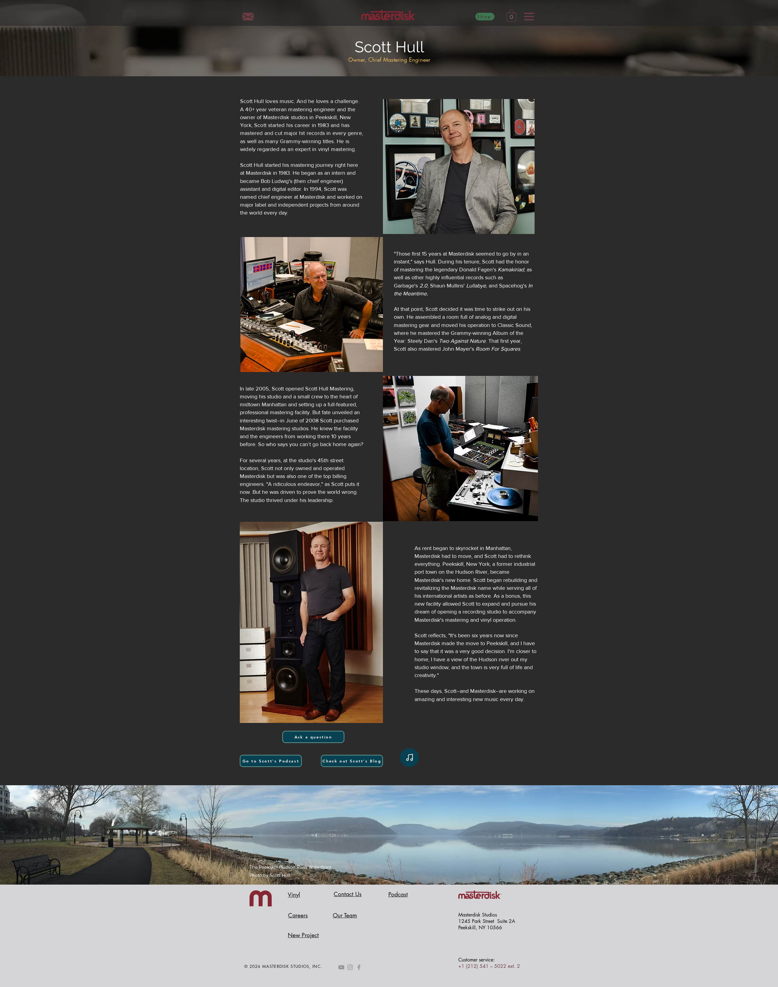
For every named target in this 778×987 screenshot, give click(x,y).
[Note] (409, 757)
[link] (511, 15)
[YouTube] (341, 967)
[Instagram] (350, 967)
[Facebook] (359, 967)
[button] (529, 16)
